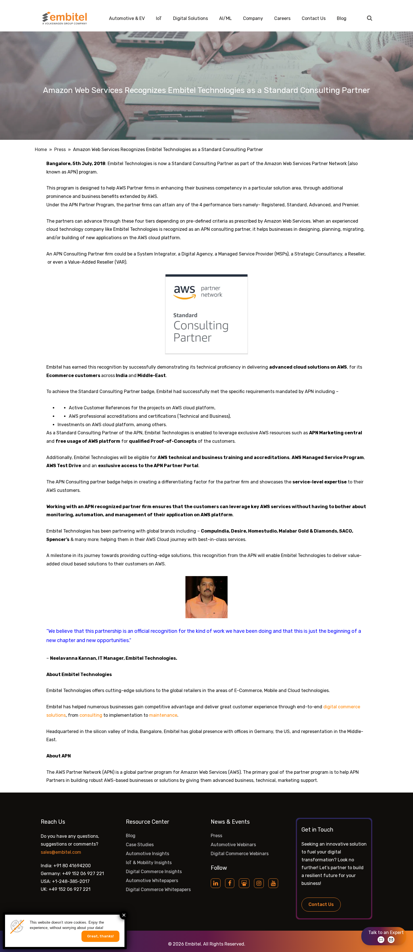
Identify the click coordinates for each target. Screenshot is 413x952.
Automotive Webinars (233, 844)
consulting (91, 715)
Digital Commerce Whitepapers (158, 889)
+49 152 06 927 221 (83, 873)
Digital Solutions (190, 18)
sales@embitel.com (61, 852)
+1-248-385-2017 (71, 881)
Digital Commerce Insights (154, 871)
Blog (341, 18)
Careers (282, 18)
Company (253, 18)
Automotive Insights (147, 853)
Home (41, 149)
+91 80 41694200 (72, 865)
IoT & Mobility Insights (149, 862)
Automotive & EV (127, 18)
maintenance (163, 715)
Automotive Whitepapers (152, 880)
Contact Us (314, 18)
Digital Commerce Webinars (240, 853)
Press (60, 149)
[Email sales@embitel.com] (391, 939)
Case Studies (140, 844)
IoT (159, 18)
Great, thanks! (100, 936)
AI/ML (225, 18)
